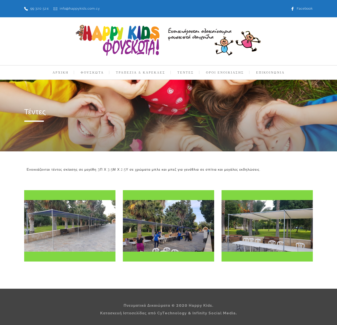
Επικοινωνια (270, 72)
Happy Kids (200, 305)
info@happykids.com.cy (80, 8)
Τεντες (185, 72)
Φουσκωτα (92, 72)
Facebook (305, 8)
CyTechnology (172, 313)
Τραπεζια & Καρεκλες (140, 72)
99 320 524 (39, 8)
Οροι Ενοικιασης (225, 72)
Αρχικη (61, 72)
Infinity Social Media (214, 313)
